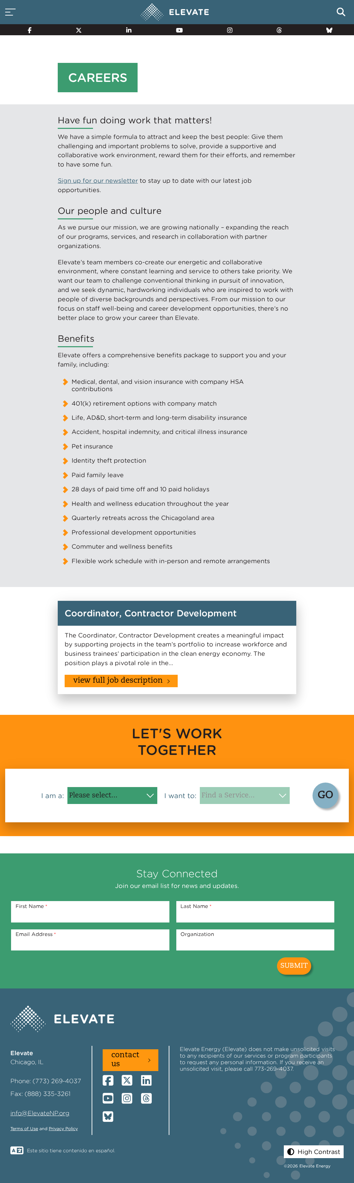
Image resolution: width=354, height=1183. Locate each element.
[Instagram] (226, 30)
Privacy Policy (63, 1128)
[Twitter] (75, 30)
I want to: (180, 796)
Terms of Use (24, 1128)
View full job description (118, 681)
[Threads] (276, 30)
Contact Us (125, 1059)
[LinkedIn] (126, 30)
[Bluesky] (326, 30)
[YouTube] (176, 30)
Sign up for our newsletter (98, 180)
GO (325, 795)
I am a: (52, 796)
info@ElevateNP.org (39, 1113)
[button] (314, 1151)
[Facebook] (26, 30)
